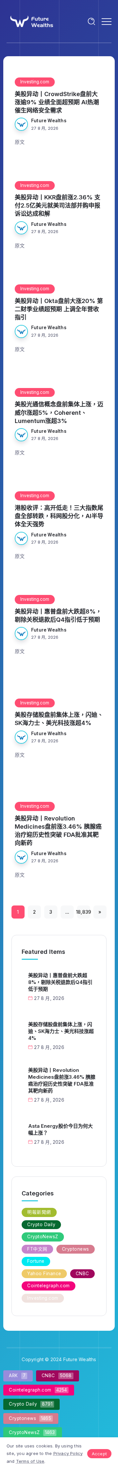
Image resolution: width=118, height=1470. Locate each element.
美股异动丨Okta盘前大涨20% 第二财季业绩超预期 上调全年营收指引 (59, 309)
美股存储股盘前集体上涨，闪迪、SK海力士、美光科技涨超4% (59, 718)
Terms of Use (30, 1461)
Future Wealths (49, 120)
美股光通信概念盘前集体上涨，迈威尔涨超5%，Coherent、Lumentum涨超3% (59, 412)
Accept (99, 1453)
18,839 (83, 912)
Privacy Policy (68, 1453)
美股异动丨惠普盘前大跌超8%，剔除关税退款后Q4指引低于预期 (58, 615)
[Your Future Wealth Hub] (31, 21)
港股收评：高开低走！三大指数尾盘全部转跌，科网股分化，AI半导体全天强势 (59, 516)
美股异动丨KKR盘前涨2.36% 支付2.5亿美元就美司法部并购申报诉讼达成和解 (57, 205)
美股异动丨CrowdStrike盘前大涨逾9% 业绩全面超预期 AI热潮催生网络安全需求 (57, 102)
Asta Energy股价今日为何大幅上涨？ (60, 1129)
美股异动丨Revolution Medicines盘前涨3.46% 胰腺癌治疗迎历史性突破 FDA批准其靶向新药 (58, 831)
